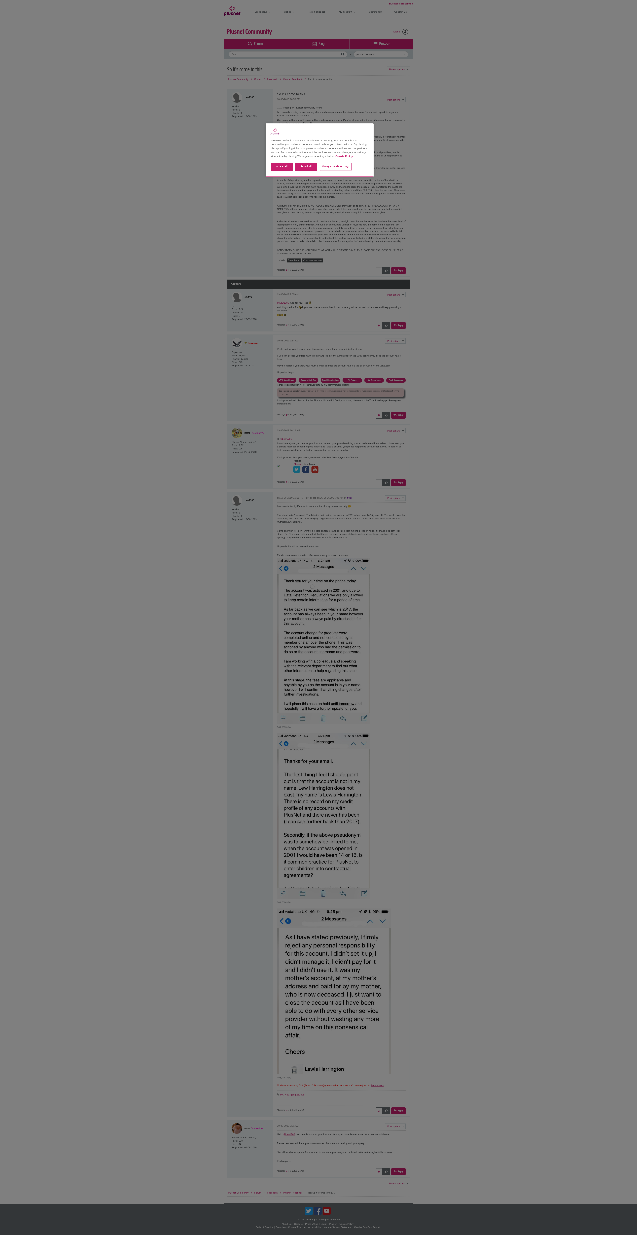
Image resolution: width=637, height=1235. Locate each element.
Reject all (306, 166)
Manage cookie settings (336, 166)
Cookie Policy (344, 156)
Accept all (282, 166)
